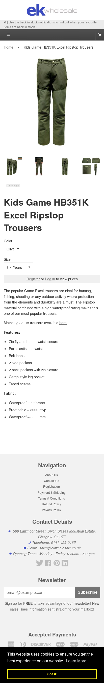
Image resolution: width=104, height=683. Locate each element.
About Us (51, 475)
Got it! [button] (52, 674)
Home (8, 47)
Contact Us (51, 480)
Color (8, 240)
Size (7, 259)
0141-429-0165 (63, 542)
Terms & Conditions (51, 498)
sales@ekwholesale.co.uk (60, 547)
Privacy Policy (51, 510)
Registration (51, 486)
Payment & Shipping (52, 492)
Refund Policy (51, 504)
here (63, 322)
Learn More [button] (76, 661)
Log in (50, 278)
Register (33, 278)
